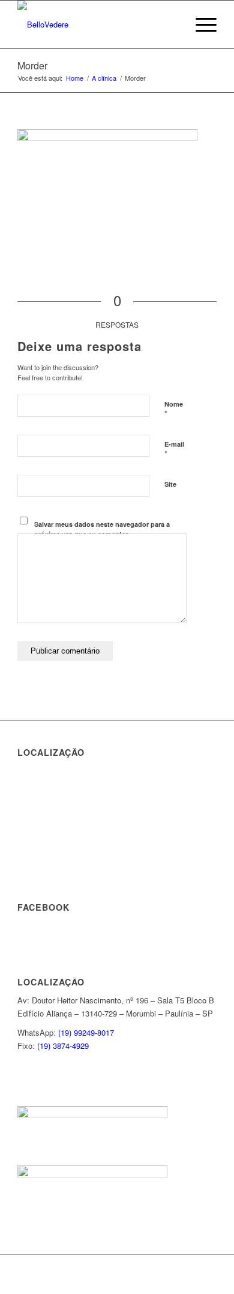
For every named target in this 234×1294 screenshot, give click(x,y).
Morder (32, 65)
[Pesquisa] (172, 24)
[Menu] (200, 24)
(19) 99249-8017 (86, 1032)
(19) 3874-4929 (63, 1045)
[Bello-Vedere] (96, 24)
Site (170, 484)
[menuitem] (172, 24)
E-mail (174, 450)
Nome (173, 409)
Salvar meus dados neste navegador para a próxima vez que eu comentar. (102, 529)
